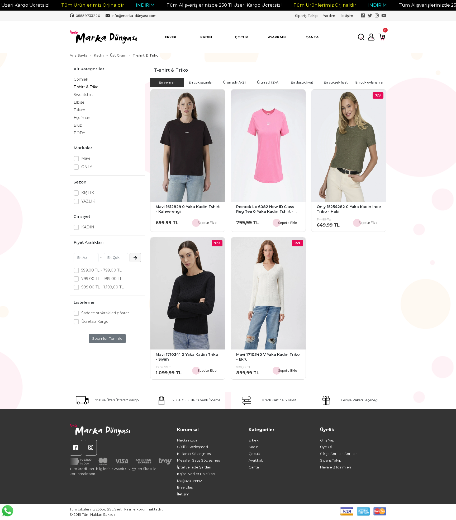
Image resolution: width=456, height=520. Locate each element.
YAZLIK (88, 201)
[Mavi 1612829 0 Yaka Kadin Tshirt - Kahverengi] (187, 146)
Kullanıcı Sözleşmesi (194, 454)
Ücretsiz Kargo (94, 321)
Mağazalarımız (189, 480)
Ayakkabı (256, 460)
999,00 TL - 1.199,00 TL (102, 287)
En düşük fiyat (302, 82)
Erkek (254, 440)
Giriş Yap (327, 440)
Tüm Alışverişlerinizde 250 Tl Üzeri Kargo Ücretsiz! (224, 5)
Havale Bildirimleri (335, 467)
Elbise (79, 102)
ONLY (86, 166)
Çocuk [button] (241, 37)
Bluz (78, 125)
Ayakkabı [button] (277, 37)
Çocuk (254, 454)
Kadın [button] (206, 37)
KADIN (87, 227)
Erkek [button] (170, 37)
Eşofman (82, 117)
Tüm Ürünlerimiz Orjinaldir (92, 5)
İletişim (346, 15)
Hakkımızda (187, 440)
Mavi (85, 158)
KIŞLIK (87, 192)
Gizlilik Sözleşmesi (192, 447)
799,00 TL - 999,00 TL (101, 278)
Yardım (329, 15)
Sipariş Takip (306, 15)
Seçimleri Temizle (107, 338)
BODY (79, 133)
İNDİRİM (145, 5)
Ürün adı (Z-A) (268, 82)
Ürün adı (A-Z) (234, 82)
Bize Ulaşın (186, 487)
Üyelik (327, 429)
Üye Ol (326, 447)
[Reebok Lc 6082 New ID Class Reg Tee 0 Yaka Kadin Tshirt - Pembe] (268, 146)
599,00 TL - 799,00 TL (101, 270)
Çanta (254, 467)
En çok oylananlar (369, 82)
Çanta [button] (312, 37)
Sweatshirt (83, 94)
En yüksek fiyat (336, 82)
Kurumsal (188, 429)
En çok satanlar (201, 82)
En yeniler (167, 82)
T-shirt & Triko (86, 87)
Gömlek (81, 79)
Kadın (253, 447)
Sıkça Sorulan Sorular (338, 454)
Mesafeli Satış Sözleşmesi (199, 460)
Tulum (79, 110)
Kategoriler (261, 429)
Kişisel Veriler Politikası (196, 474)
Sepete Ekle (207, 223)
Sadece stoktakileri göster (105, 313)
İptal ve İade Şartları (194, 467)
